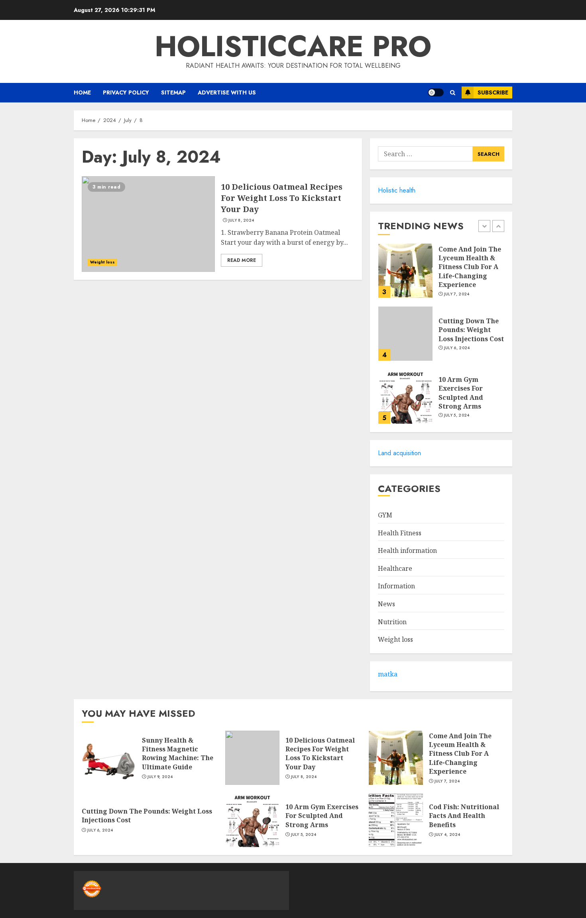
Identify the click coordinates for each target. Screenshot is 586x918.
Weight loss (102, 262)
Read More (241, 260)
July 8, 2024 (241, 220)
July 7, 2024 (457, 294)
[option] (441, 274)
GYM (385, 515)
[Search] (453, 92)
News (386, 604)
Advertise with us (227, 92)
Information (396, 586)
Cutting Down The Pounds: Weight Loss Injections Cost (471, 329)
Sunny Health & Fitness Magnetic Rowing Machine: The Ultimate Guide (177, 753)
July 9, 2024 (160, 777)
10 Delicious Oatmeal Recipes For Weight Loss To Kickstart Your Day (281, 197)
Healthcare (395, 568)
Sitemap (173, 92)
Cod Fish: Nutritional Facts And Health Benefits (464, 815)
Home (82, 92)
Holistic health (396, 190)
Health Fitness (399, 533)
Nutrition (392, 621)
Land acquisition (399, 453)
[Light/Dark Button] (436, 92)
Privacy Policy (126, 92)
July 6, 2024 (457, 348)
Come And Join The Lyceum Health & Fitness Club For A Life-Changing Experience (470, 267)
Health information (407, 550)
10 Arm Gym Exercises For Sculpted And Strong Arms (461, 393)
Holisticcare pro (293, 46)
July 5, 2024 (457, 415)
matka (387, 674)
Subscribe (493, 92)
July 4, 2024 (447, 834)
